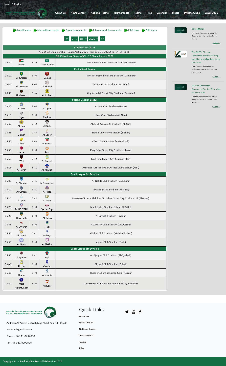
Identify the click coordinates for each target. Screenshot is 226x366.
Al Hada (47, 192)
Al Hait (21, 266)
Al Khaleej (21, 78)
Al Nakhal (47, 244)
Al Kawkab (47, 170)
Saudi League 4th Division (85, 249)
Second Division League (84, 100)
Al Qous (47, 108)
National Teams (99, 13)
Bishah (21, 135)
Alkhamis (47, 275)
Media (175, 13)
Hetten (21, 152)
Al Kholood (21, 95)
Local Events (24, 30)
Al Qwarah (21, 227)
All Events (151, 30)
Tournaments (121, 13)
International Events (48, 30)
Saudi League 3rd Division (85, 174)
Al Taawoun (21, 86)
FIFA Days (133, 30)
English (18, 4)
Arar (47, 152)
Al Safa (47, 126)
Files (149, 13)
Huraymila (21, 218)
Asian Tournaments (76, 30)
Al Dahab (21, 235)
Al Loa (21, 108)
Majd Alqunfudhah (21, 286)
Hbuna (21, 275)
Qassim (47, 266)
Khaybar (47, 286)
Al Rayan (21, 170)
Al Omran (21, 192)
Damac (47, 78)
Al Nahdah (21, 183)
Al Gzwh (21, 244)
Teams (137, 13)
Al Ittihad (47, 95)
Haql (47, 227)
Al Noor (47, 200)
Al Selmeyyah (47, 183)
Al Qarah (21, 200)
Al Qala (21, 126)
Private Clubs (192, 13)
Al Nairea (47, 143)
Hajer (21, 117)
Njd (47, 257)
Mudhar (47, 117)
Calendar (162, 13)
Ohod (21, 143)
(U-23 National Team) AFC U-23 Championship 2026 (84, 56)
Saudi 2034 (211, 13)
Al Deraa (47, 218)
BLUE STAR (21, 209)
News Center (78, 13)
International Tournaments (107, 30)
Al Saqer (47, 135)
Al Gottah (47, 161)
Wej (21, 161)
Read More (216, 43)
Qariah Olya (47, 209)
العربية (7, 4)
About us (60, 13)
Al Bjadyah (21, 257)
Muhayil (47, 235)
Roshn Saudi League (84, 69)
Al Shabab (47, 86)
